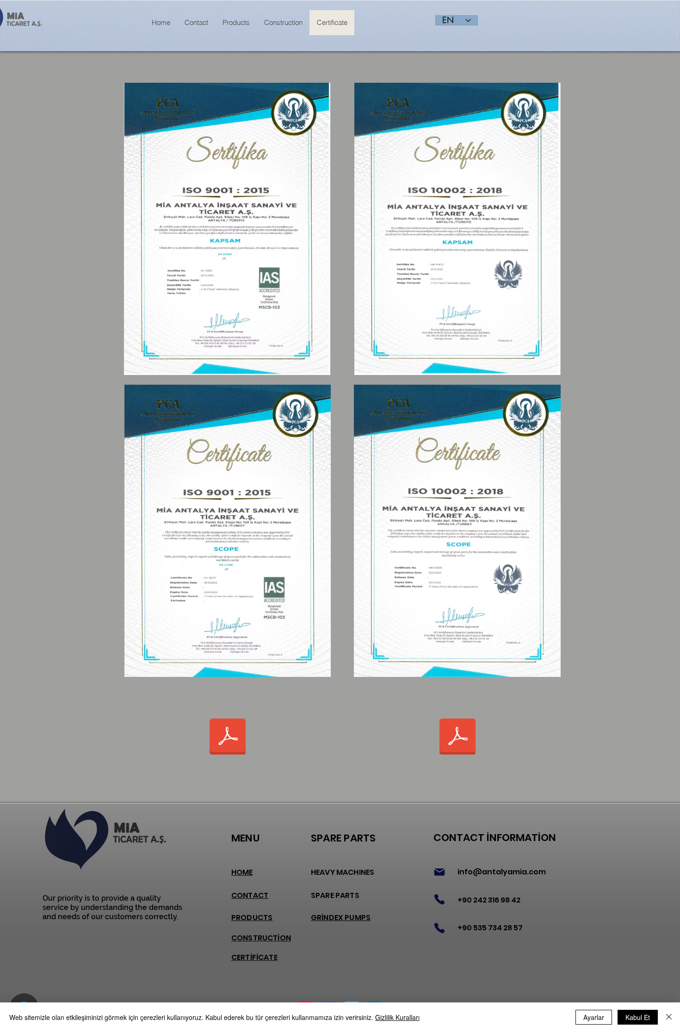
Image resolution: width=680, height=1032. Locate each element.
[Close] (668, 1017)
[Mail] (439, 872)
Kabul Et (637, 1017)
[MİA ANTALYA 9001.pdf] (227, 738)
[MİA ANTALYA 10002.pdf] (457, 738)
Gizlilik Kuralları (397, 1017)
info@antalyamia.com (501, 871)
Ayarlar (593, 1017)
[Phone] (439, 899)
